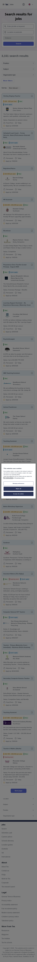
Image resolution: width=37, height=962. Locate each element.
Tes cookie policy (8, 478)
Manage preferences (18, 483)
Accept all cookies (18, 493)
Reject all (18, 488)
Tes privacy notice (19, 478)
